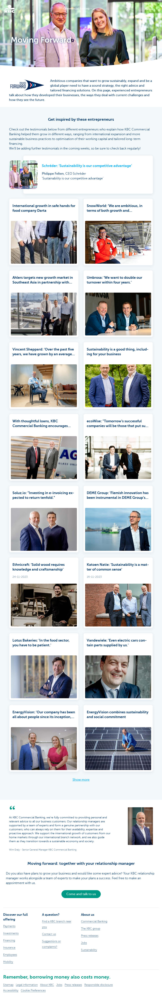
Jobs (59, 984)
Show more (81, 780)
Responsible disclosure (98, 984)
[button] (145, 9)
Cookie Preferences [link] (33, 990)
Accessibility (10, 990)
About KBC (47, 984)
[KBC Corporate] (9, 8)
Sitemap (8, 984)
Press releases (73, 984)
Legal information (27, 984)
